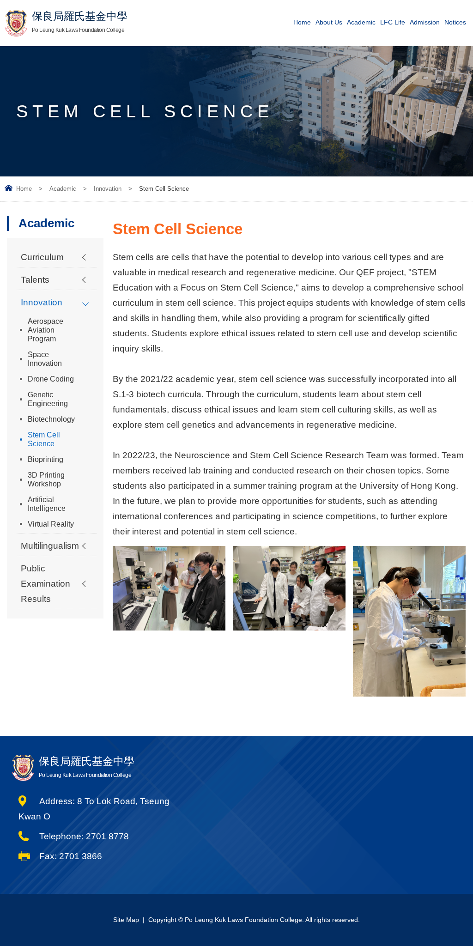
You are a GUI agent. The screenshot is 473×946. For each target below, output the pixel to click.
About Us (328, 22)
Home (302, 22)
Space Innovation (45, 359)
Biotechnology (51, 419)
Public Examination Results (45, 584)
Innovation (107, 188)
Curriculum (42, 257)
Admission (425, 22)
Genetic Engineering (48, 399)
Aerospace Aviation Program (45, 330)
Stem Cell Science (44, 439)
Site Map (126, 919)
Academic (361, 22)
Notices (455, 22)
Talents (35, 280)
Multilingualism (50, 546)
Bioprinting (45, 459)
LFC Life (392, 22)
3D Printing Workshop (46, 479)
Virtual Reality (51, 524)
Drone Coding (51, 379)
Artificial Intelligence (47, 504)
